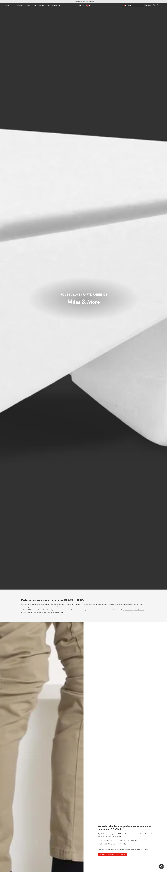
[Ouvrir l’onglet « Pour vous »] (161, 866)
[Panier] (162, 5)
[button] (8, 5)
